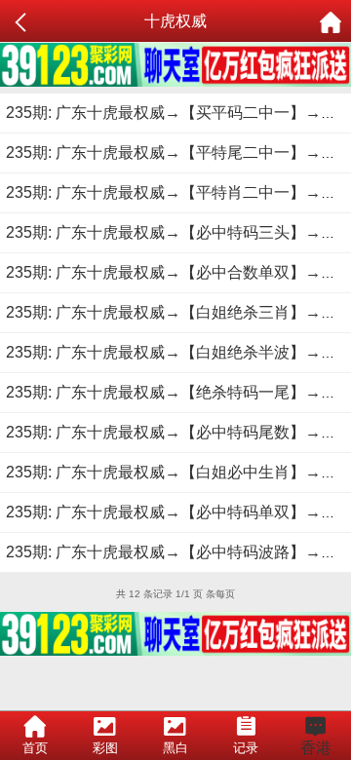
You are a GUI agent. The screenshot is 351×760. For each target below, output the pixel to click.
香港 (316, 748)
